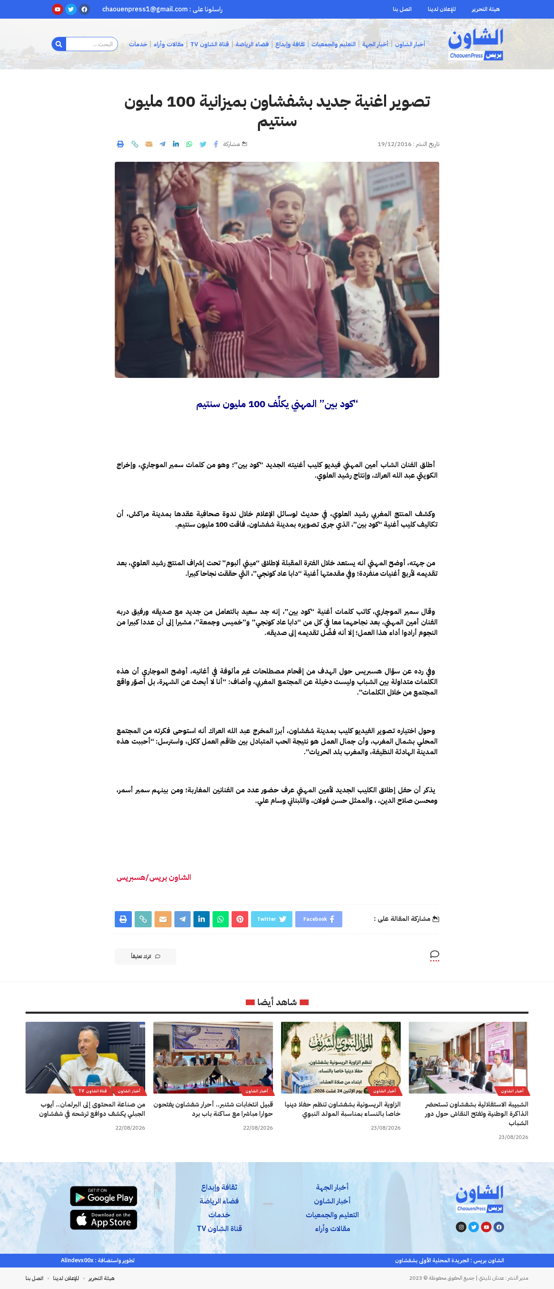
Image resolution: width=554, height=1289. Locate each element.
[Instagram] (461, 1227)
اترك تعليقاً (141, 956)
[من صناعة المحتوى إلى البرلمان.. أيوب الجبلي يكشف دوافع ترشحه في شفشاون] (85, 1058)
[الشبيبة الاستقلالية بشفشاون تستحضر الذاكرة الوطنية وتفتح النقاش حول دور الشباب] (468, 1058)
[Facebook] (499, 1227)
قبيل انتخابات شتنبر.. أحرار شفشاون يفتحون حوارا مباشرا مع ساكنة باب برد (213, 1109)
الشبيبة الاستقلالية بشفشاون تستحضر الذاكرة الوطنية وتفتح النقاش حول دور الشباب (476, 1114)
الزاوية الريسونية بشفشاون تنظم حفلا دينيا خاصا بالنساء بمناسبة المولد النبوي (343, 1109)
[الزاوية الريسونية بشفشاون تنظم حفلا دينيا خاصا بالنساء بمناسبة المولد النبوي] (341, 1058)
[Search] (59, 44)
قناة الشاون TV (92, 1091)
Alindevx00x (77, 1260)
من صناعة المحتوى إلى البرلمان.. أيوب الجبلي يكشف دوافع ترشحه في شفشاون (92, 1109)
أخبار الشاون (512, 1091)
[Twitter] (473, 1227)
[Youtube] (486, 1227)
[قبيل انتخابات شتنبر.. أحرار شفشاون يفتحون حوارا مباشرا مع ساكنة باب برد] (213, 1058)
